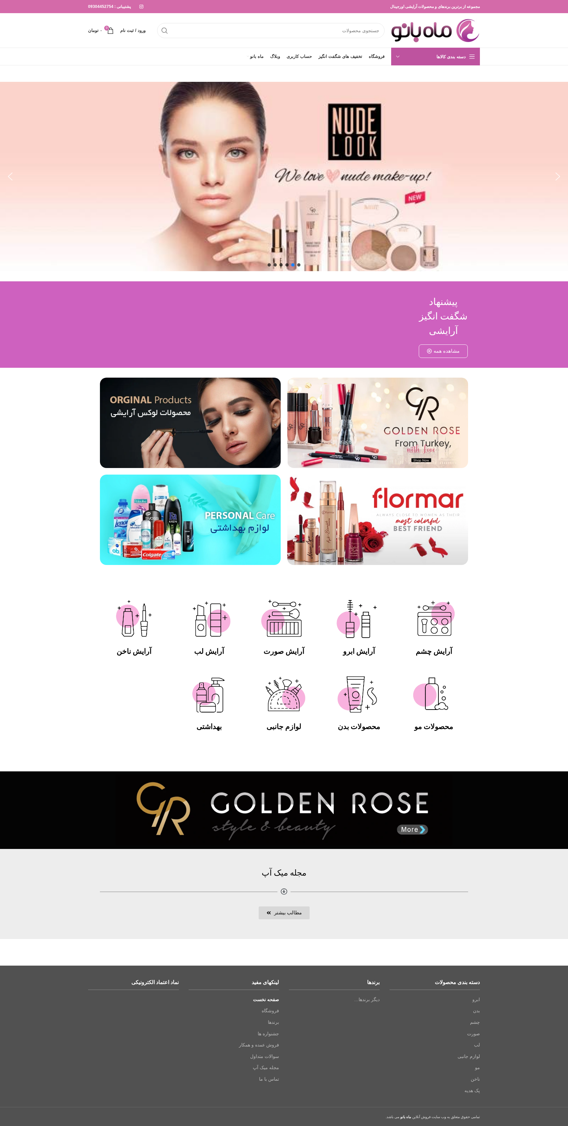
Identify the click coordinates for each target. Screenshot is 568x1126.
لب (477, 1044)
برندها (273, 1022)
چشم (475, 1022)
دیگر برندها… (367, 999)
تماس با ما (269, 1079)
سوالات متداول (264, 1056)
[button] (10, 176)
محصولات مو (433, 726)
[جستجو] (164, 30)
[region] (284, 176)
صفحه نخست (266, 999)
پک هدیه (472, 1090)
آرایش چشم (434, 651)
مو (477, 1067)
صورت (473, 1033)
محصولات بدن (359, 726)
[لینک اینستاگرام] (141, 6)
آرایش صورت (284, 651)
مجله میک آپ (266, 1067)
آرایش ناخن (134, 651)
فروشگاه (270, 1010)
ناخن (475, 1079)
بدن (476, 1010)
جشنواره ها (268, 1033)
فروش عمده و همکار (259, 1044)
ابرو (476, 999)
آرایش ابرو (359, 651)
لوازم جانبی (284, 726)
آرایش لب (209, 651)
